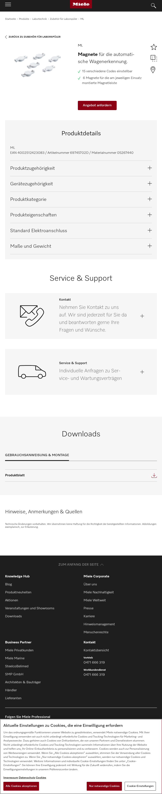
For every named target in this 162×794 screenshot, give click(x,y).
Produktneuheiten (18, 592)
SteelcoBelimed (16, 666)
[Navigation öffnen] (8, 6)
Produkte (24, 19)
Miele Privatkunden (19, 650)
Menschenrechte (96, 632)
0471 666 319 (94, 662)
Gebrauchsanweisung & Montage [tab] (37, 455)
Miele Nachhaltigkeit (99, 592)
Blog (8, 584)
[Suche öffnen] (153, 6)
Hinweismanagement (99, 624)
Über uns (90, 584)
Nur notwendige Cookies (104, 786)
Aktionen (11, 600)
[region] (81, 756)
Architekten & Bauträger (23, 682)
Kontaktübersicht (96, 650)
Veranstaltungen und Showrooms (29, 608)
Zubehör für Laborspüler (63, 19)
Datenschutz (27, 777)
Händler (11, 690)
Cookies (41, 777)
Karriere (89, 616)
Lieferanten (13, 698)
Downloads (13, 616)
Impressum (10, 777)
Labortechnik (39, 19)
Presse (88, 608)
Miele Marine (14, 658)
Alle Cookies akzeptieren (21, 786)
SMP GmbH (14, 674)
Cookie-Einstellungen (140, 786)
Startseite (10, 19)
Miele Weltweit (95, 600)
